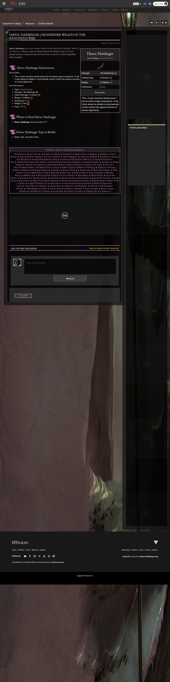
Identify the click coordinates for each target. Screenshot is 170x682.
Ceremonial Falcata (72, 183)
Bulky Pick (37, 180)
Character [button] (79, 10)
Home (14, 550)
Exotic (103, 86)
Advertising (126, 550)
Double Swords (46, 23)
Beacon (56, 170)
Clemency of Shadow (73, 188)
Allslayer (93, 154)
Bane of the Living (94, 164)
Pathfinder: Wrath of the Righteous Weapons (65, 149)
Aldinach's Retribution (63, 154)
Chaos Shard (55, 186)
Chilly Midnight (32, 188)
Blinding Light (29, 175)
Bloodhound (25, 178)
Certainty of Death (91, 183)
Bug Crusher (24, 180)
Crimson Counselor (74, 191)
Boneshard (54, 178)
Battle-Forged (68, 167)
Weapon (37, 48)
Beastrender (85, 170)
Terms (141, 550)
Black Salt (55, 172)
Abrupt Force (32, 154)
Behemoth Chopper (102, 170)
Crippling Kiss (91, 191)
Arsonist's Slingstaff (89, 156)
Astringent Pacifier (91, 162)
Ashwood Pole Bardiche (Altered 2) (77, 159)
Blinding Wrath (44, 175)
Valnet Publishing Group (149, 557)
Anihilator (104, 154)
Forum (28, 550)
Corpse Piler (58, 191)
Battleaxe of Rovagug (86, 167)
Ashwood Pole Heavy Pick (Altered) (32, 162)
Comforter (45, 191)
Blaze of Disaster (96, 172)
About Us (35, 550)
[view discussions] (151, 22)
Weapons (29, 23)
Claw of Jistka (55, 188)
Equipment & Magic (12, 23)
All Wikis (21, 550)
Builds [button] (124, 10)
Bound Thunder (68, 178)
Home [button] (55, 10)
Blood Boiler (83, 175)
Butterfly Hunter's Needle (102, 180)
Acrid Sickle (46, 154)
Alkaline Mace (81, 154)
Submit (71, 278)
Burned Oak (66, 180)
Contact (43, 550)
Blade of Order (80, 172)
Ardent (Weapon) (70, 156)
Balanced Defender (76, 164)
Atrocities (106, 162)
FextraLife (126, 557)
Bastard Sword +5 (28, 167)
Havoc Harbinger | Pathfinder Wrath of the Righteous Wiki (47, 36)
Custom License (57, 562)
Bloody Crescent (40, 178)
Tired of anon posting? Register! (104, 248)
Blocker (72, 175)
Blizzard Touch (59, 175)
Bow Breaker (83, 178)
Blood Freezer (97, 175)
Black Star (66, 172)
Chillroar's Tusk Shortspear (75, 186)
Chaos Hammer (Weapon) (36, 186)
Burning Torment (82, 180)
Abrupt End (19, 154)
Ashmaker (104, 156)
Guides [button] (114, 10)
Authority (28, 164)
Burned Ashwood (51, 180)
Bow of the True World (101, 178)
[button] (137, 4)
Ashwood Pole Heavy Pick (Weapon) (65, 162)
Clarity (44, 188)
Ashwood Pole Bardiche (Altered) (45, 159)
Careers (134, 550)
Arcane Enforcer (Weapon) (31, 156)
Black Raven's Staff (40, 172)
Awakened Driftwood (56, 164)
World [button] (104, 10)
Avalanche (39, 164)
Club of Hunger (91, 188)
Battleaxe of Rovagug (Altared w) (36, 170)
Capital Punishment (36, 183)
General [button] (66, 10)
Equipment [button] (92, 10)
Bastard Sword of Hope (49, 167)
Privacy (147, 550)
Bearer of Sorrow (70, 170)
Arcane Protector (53, 156)
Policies (155, 550)
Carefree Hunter (54, 183)
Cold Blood (33, 191)
